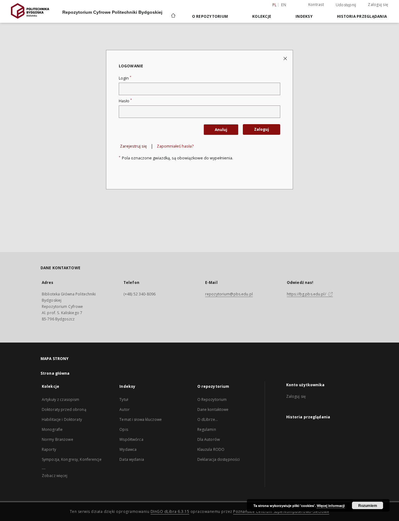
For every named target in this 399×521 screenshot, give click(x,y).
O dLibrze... (207, 419)
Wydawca (128, 449)
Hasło (125, 101)
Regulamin (206, 429)
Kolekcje (261, 16)
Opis (123, 429)
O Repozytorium (212, 399)
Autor (124, 409)
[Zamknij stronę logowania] (285, 58)
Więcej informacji (331, 505)
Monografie (52, 429)
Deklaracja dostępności (218, 459)
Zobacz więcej (55, 475)
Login (125, 78)
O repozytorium (210, 16)
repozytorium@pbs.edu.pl (229, 294)
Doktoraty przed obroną (64, 409)
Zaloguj (261, 129)
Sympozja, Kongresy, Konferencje (72, 459)
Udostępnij (346, 4)
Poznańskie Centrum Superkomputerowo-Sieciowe (281, 511)
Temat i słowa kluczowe (140, 419)
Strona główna (55, 373)
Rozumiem (367, 505)
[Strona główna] (173, 16)
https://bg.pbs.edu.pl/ (307, 294)
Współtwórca (131, 439)
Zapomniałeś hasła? (175, 146)
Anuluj (221, 129)
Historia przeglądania (362, 16)
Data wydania (131, 459)
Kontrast (316, 4)
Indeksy (304, 16)
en (283, 5)
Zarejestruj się (133, 146)
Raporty (49, 449)
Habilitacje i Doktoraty (62, 419)
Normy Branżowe (57, 439)
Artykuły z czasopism (60, 399)
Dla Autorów (208, 439)
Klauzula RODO (211, 449)
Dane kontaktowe (213, 409)
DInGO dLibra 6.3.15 (170, 511)
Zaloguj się (378, 4)
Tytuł (123, 399)
